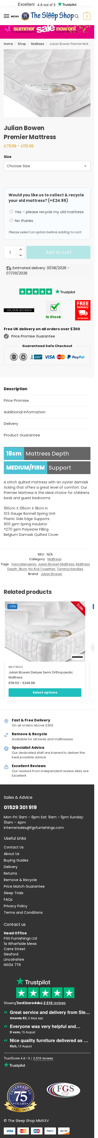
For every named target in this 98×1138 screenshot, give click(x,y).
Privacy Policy (15, 905)
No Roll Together (41, 568)
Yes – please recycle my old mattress (49, 211)
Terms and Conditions (23, 912)
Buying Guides (16, 860)
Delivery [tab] (11, 423)
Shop (22, 44)
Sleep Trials (13, 892)
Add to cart (58, 252)
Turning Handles (70, 568)
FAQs (8, 899)
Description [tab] (15, 388)
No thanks (23, 220)
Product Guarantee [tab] (22, 435)
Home (8, 44)
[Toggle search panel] (76, 16)
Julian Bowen (51, 574)
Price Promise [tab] (16, 400)
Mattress (37, 44)
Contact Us (14, 847)
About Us (11, 853)
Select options (45, 692)
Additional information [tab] (24, 412)
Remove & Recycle (20, 879)
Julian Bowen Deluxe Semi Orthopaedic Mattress (41, 675)
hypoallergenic (24, 564)
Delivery (11, 866)
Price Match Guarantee (24, 886)
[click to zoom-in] (49, 83)
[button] (86, 16)
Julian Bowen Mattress (56, 564)
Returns (10, 873)
